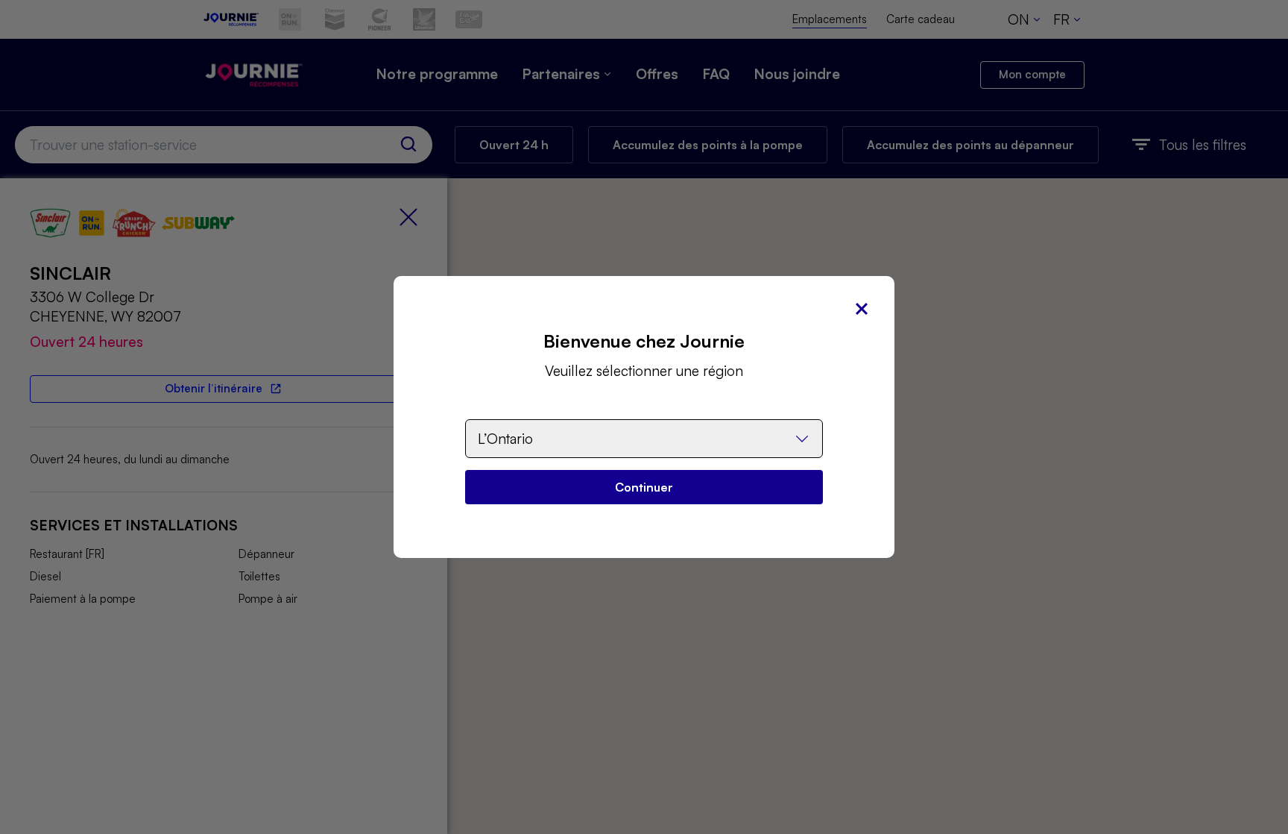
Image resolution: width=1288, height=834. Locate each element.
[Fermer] (862, 309)
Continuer (644, 487)
